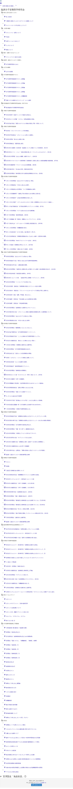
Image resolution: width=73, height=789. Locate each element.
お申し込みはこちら (36, 784)
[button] (1, 1)
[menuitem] (1, 3)
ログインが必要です (41, 782)
